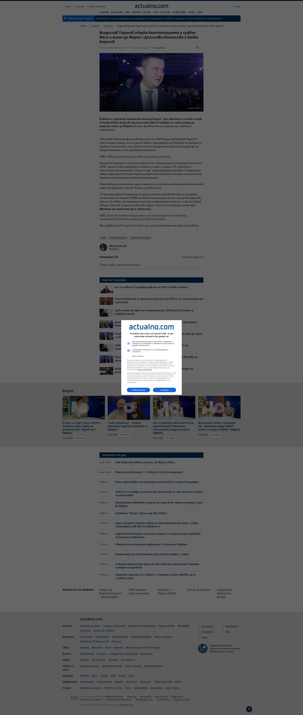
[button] (151, 356)
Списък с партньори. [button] (144, 370)
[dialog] (151, 357)
